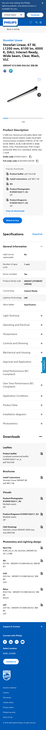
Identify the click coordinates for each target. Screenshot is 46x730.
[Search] (36, 22)
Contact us (11, 661)
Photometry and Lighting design (22, 541)
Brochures (9, 471)
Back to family (13, 29)
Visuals (7, 492)
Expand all (37, 234)
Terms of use (8, 717)
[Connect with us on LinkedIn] (11, 642)
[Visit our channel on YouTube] (23, 642)
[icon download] (41, 453)
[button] (7, 95)
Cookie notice (8, 702)
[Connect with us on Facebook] (5, 642)
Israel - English (9, 653)
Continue (35, 15)
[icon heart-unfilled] (30, 22)
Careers (6, 692)
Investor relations (9, 687)
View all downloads (15, 210)
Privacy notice (8, 707)
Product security (9, 712)
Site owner (7, 697)
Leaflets (7, 447)
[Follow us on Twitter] (17, 642)
